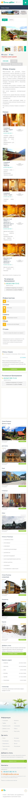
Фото (4, 19)
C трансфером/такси (8, 539)
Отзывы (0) (6, 64)
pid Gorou (5, 446)
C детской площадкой (9, 555)
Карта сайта (17, 731)
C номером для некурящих (9, 549)
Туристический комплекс (8, 746)
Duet (3, 468)
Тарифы (4, 723)
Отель (3, 738)
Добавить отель (6, 728)
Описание (5, 61)
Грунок (4, 622)
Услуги (14, 61)
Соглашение (17, 725)
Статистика (5, 731)
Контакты (16, 720)
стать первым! (20, 332)
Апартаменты (5, 743)
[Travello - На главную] (3, 790)
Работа (15, 728)
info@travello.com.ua (11, 774)
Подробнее (22, 441)
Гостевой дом (5, 740)
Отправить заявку (13, 653)
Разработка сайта (6, 725)
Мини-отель (17, 740)
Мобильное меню (25, 2)
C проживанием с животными (10, 568)
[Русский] (13, 2)
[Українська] (19, 2)
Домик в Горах (6, 423)
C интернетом (6, 552)
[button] (23, 33)
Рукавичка (5, 599)
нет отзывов (23, 357)
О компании (5, 720)
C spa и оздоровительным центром (12, 559)
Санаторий (4, 749)
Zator (3, 513)
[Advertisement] (14, 403)
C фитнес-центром (7, 562)
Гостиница (16, 738)
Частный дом (17, 746)
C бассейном (6, 565)
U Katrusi (5, 490)
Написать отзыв (16, 64)
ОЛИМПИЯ (5, 577)
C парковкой (6, 546)
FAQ (15, 723)
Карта (11, 19)
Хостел (15, 743)
